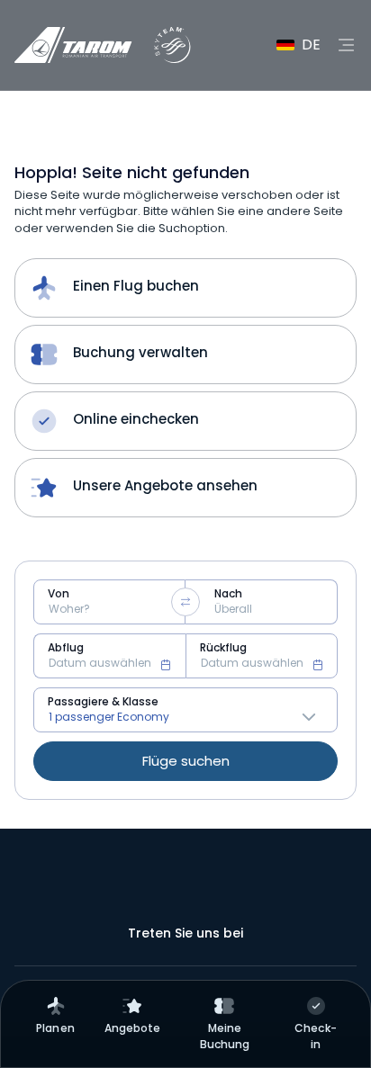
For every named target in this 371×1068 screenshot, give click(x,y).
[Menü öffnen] (346, 45)
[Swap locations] (185, 602)
